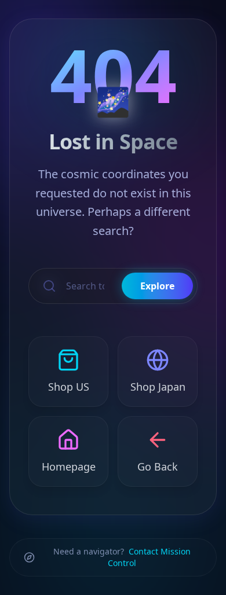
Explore (157, 286)
